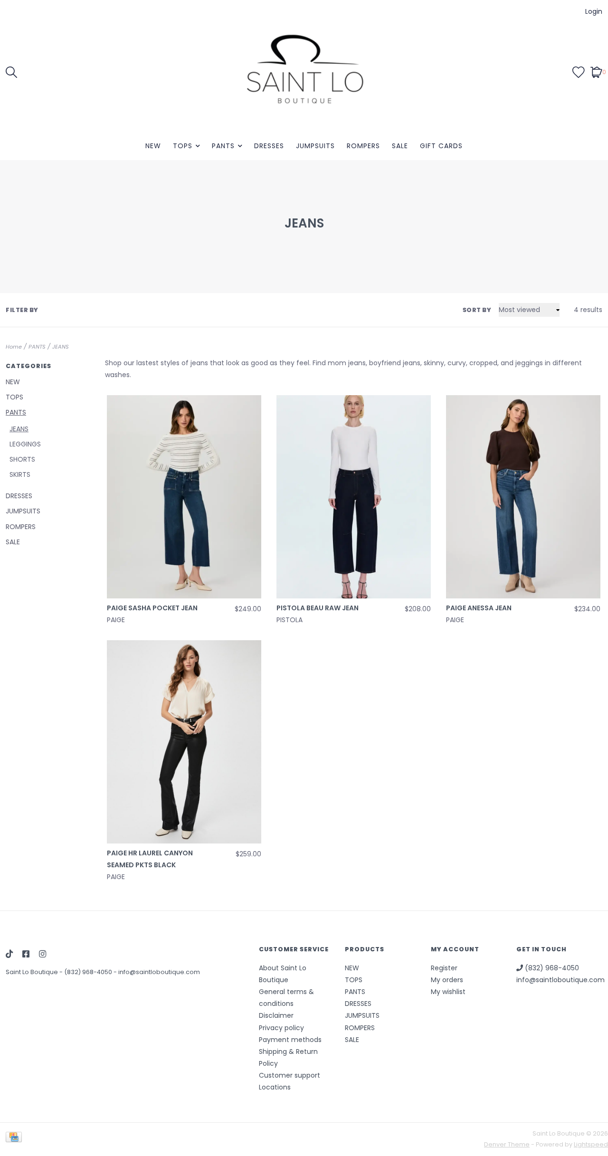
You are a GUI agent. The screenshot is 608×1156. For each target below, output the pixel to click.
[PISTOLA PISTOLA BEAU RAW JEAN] (353, 496)
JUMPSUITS (315, 146)
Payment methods (290, 1039)
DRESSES (269, 146)
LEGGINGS (25, 444)
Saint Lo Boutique (32, 972)
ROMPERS (363, 146)
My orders (447, 980)
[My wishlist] (578, 71)
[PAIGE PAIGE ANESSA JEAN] (523, 496)
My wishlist (448, 991)
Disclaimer (276, 1015)
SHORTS (22, 459)
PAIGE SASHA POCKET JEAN (152, 608)
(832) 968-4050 (89, 972)
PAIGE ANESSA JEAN (479, 608)
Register (444, 968)
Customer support (289, 1075)
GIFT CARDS (441, 146)
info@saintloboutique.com (159, 972)
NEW (153, 146)
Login (593, 11)
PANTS (223, 146)
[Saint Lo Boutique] (304, 71)
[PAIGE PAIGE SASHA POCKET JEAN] (184, 496)
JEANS (60, 347)
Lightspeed (591, 1144)
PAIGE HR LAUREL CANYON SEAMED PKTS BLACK (150, 859)
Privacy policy (281, 1028)
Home (14, 347)
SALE (400, 146)
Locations (275, 1087)
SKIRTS (20, 474)
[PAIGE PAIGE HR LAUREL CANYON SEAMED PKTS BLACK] (184, 741)
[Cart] (596, 71)
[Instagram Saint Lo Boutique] (42, 954)
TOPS (182, 146)
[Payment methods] (15, 1139)
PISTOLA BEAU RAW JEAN (317, 608)
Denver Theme (507, 1144)
